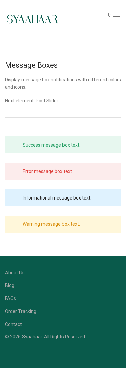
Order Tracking (20, 311)
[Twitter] (28, 352)
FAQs (10, 298)
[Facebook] (7, 352)
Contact (13, 324)
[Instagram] (17, 352)
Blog (9, 285)
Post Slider (47, 100)
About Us (15, 272)
